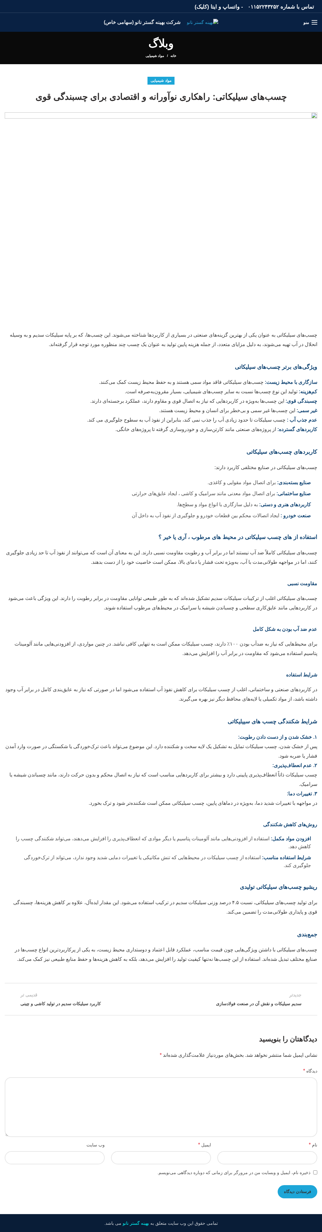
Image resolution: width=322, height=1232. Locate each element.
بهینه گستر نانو (136, 1223)
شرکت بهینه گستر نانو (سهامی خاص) (142, 22)
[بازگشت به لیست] (161, 999)
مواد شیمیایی (155, 56)
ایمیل (204, 1144)
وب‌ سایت (95, 1144)
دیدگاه (310, 1070)
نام (313, 1144)
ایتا (214, 7)
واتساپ (231, 7)
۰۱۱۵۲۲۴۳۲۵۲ (263, 7)
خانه (173, 56)
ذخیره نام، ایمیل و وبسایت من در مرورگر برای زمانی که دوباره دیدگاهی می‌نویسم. (233, 1172)
